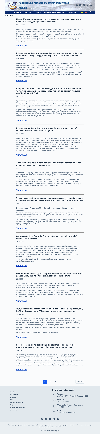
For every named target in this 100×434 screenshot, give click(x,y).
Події (38, 12)
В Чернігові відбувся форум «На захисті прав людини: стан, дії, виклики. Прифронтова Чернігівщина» (47, 129)
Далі (78, 381)
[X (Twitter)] (80, 5)
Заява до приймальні (54, 12)
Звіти (11, 399)
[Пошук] (91, 12)
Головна (17, 12)
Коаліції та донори (16, 402)
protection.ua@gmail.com (66, 412)
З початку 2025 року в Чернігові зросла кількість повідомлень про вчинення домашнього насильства (48, 164)
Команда (13, 397)
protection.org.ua (53, 431)
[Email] (91, 5)
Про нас (27, 12)
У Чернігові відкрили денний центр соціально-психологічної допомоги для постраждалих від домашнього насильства (45, 346)
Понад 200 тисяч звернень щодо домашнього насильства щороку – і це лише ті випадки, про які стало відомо (49, 20)
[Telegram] (87, 5)
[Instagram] (84, 5)
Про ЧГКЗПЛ (14, 394)
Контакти (71, 12)
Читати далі (21, 45)
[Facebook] (77, 5)
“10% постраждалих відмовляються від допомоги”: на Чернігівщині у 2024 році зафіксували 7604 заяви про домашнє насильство (49, 310)
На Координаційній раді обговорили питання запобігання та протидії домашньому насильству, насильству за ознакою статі (49, 274)
